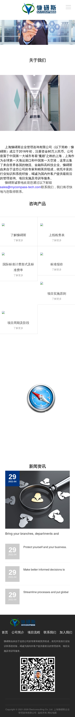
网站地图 (52, 712)
